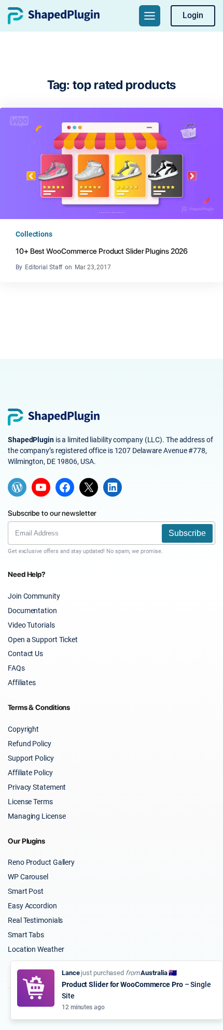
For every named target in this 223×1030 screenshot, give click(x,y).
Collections (34, 234)
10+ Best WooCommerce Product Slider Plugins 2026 (102, 250)
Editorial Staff (44, 267)
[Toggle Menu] (149, 15)
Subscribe (187, 533)
